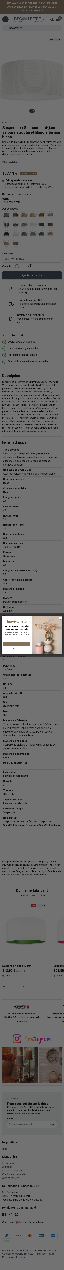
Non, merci (16, 649)
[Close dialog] (60, 618)
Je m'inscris (17, 644)
